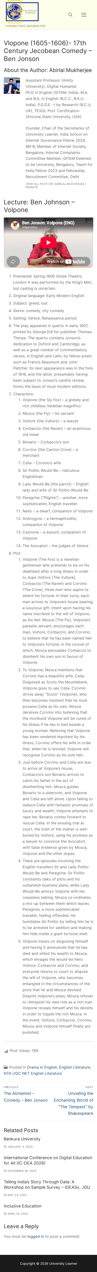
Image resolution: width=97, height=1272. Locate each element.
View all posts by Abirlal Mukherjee (55, 184)
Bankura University (22, 1138)
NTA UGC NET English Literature (33, 1073)
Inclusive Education (22, 1205)
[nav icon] (83, 15)
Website (32, 187)
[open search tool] (70, 15)
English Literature (74, 1067)
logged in (35, 1236)
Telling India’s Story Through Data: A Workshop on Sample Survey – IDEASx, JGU (47, 1184)
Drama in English (42, 1067)
